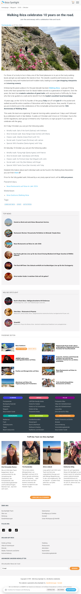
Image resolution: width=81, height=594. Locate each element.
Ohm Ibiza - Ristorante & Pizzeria (25, 311)
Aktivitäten (27, 204)
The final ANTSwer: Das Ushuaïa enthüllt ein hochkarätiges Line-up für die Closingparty (43, 265)
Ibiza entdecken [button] (64, 416)
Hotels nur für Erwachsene (37, 406)
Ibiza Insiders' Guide (9, 411)
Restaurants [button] (12, 416)
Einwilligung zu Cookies (49, 513)
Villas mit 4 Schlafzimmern (63, 406)
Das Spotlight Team (7, 511)
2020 (19, 7)
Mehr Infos (32, 349)
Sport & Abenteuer (34, 424)
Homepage (5, 7)
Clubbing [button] (13, 397)
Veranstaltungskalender (62, 427)
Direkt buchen (21, 349)
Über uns (4, 513)
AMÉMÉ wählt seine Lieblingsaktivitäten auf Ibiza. (26, 359)
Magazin (13, 7)
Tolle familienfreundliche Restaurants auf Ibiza (64, 382)
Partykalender (7, 401)
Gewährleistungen (7, 518)
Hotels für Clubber (34, 404)
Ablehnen (60, 589)
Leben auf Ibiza (10, 204)
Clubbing (44, 543)
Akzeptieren (71, 589)
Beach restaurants (8, 430)
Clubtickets (6, 406)
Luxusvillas (58, 409)
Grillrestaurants (8, 424)
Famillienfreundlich (34, 419)
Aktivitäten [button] (39, 416)
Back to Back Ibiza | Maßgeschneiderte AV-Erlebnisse (32, 300)
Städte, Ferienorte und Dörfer (64, 419)
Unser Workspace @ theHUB (50, 518)
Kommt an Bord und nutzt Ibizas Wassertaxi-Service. (31, 222)
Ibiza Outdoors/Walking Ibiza (18, 195)
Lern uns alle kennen (40, 497)
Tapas (5, 427)
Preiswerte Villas (60, 401)
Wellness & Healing (34, 427)
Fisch (4, 422)
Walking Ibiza (54, 88)
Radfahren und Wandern (36, 430)
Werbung (4, 516)
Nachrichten (45, 550)
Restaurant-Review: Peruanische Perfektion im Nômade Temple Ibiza (37, 233)
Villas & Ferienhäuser (7, 545)
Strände (57, 422)
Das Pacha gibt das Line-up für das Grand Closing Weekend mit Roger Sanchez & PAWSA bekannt (43, 254)
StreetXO (17, 322)
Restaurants (46, 545)
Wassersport (33, 422)
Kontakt (44, 516)
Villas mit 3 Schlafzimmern (63, 404)
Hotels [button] (39, 397)
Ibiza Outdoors (20, 345)
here (16, 173)
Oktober (25, 7)
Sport (19, 204)
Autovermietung (60, 424)
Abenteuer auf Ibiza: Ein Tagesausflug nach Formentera (26, 382)
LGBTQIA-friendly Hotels (36, 401)
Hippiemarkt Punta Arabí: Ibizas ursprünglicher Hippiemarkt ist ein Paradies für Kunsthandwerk (67, 347)
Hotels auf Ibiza (6, 543)
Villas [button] (65, 397)
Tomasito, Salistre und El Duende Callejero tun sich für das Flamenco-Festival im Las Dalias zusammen (67, 359)
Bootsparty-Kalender (9, 404)
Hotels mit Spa (33, 409)
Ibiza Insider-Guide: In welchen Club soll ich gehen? (31, 276)
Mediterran (6, 419)
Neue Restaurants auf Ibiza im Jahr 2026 (22, 186)
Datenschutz (46, 511)
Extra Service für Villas (62, 411)
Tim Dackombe (6, 25)
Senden (74, 568)
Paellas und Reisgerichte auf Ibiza (27, 371)
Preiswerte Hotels (34, 411)
